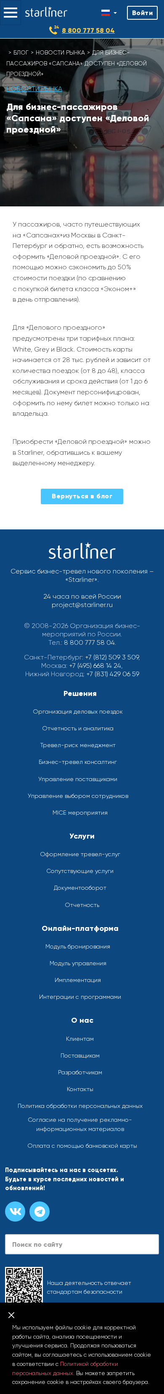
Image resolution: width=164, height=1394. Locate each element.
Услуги (82, 836)
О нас (82, 1020)
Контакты (80, 1089)
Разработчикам (80, 1072)
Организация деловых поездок (78, 711)
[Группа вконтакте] (15, 1211)
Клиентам (80, 1038)
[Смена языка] (109, 13)
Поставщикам (80, 1055)
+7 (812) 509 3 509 (111, 657)
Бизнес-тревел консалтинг (78, 761)
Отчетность (82, 905)
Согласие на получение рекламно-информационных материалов (80, 1124)
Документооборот (80, 887)
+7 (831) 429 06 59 (112, 674)
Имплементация (78, 980)
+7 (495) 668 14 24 (95, 666)
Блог (21, 52)
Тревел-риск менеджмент (78, 745)
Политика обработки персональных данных (80, 1105)
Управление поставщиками (77, 779)
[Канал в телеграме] (39, 1211)
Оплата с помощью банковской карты (82, 1145)
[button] (10, 12)
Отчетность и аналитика (78, 728)
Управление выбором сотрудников (78, 795)
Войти (142, 13)
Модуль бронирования (77, 946)
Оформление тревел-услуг (80, 854)
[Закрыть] (11, 1315)
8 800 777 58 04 (88, 30)
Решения (80, 693)
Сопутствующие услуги (80, 871)
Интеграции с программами (80, 996)
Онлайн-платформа (80, 928)
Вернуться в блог (82, 496)
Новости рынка (60, 52)
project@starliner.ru (82, 605)
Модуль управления (78, 963)
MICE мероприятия (80, 812)
